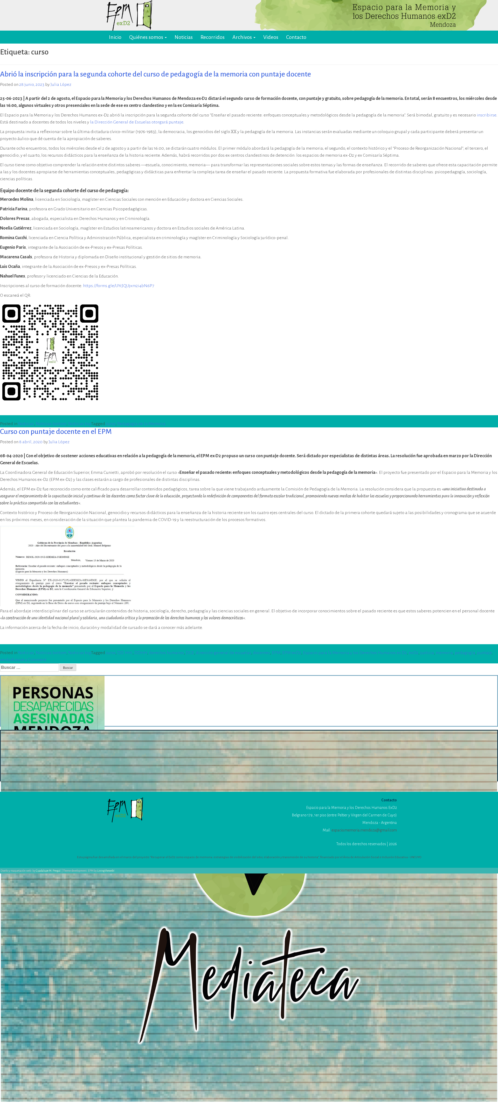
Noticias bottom (51, 423)
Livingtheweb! (105, 870)
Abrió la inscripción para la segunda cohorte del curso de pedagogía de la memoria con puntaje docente (155, 74)
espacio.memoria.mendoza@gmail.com (364, 830)
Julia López (61, 84)
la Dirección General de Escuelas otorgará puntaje (136, 122)
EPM (276, 652)
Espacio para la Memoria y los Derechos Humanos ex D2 (355, 652)
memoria (444, 652)
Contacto (296, 37)
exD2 (413, 652)
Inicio (115, 37)
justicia (427, 652)
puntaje (484, 652)
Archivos (242, 37)
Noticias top (79, 423)
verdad (6, 659)
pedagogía (465, 652)
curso (110, 423)
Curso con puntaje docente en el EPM (56, 431)
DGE (190, 652)
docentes (261, 652)
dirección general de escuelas (223, 652)
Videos (270, 37)
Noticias (184, 37)
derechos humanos (166, 652)
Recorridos (212, 37)
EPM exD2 (291, 652)
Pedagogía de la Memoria (141, 423)
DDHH (140, 652)
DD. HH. (125, 652)
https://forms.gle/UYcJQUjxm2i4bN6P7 (118, 285)
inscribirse (486, 115)
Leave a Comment (29, 659)
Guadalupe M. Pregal (48, 870)
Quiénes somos (146, 37)
